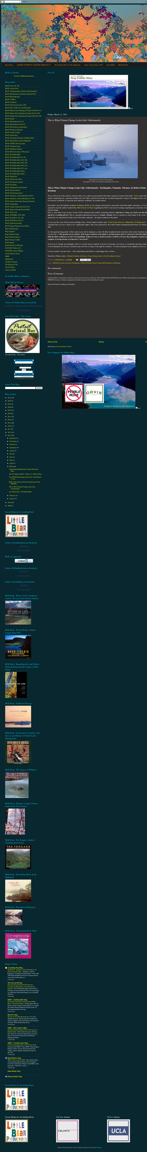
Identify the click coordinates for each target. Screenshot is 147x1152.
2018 (9, 413)
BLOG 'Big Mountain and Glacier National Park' (20, 94)
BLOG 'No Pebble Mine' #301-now (16, 165)
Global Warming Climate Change (91, 263)
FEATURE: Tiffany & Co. (13, 248)
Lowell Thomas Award (12, 253)
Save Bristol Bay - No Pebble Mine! (20, 492)
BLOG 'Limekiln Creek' (12, 146)
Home (101, 341)
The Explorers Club (11, 264)
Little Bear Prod (24, 546)
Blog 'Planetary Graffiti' (12, 240)
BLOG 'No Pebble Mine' (13, 154)
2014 (9, 426)
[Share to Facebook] (87, 260)
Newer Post (52, 341)
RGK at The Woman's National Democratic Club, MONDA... (24, 483)
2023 (9, 398)
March (12, 466)
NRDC (7, 256)
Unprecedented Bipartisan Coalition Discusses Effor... (23, 470)
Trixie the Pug (24, 585)
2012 (9, 432)
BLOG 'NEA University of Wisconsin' (17, 152)
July (11, 454)
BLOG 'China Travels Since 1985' (15, 105)
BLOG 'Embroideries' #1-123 (14, 121)
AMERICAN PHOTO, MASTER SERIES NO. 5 (34, 65)
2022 (9, 401)
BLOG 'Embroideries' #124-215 (15, 124)
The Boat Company (11, 262)
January (12, 499)
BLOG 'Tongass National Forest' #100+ (17, 209)
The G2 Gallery (10, 267)
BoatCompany (9, 242)
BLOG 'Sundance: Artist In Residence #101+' (19, 196)
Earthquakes (76, 263)
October (12, 444)
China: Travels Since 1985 (93, 65)
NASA (136, 196)
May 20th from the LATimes (83, 207)
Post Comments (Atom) (64, 346)
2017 (9, 416)
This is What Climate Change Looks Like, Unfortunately (22, 488)
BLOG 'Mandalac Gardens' (13, 149)
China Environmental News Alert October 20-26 (22, 1045)
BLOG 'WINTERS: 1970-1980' (15, 215)
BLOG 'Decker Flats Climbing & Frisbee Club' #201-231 (23, 110)
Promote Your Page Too (23, 310)
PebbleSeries (9, 259)
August (12, 451)
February (13, 495)
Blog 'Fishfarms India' (12, 234)
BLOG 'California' (11, 102)
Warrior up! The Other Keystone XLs (19, 1017)
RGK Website (123, 65)
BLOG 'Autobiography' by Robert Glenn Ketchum (21, 91)
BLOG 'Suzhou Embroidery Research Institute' (20, 201)
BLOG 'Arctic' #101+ (12, 88)
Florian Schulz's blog (15, 1076)
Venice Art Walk (10, 270)
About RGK (110, 65)
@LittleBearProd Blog (15, 968)
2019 (9, 410)
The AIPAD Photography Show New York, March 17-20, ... (25, 478)
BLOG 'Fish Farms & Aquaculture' (16, 127)
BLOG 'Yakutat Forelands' (13, 223)
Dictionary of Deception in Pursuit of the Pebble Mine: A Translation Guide (22, 1003)
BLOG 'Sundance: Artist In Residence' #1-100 (19, 198)
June (11, 457)
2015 (9, 423)
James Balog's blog (14, 1071)
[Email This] (81, 260)
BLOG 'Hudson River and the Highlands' (18, 141)
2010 (9, 502)
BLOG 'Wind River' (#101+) (14, 220)
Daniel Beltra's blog (14, 1058)
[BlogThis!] (83, 260)
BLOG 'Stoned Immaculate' (14, 193)
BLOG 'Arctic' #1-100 (12, 86)
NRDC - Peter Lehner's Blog (17, 1028)
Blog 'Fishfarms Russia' (12, 237)
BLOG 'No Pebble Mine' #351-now (16, 168)
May (11, 460)
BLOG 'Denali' (9, 119)
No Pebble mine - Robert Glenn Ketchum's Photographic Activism (24, 306)
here (144, 246)
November (13, 441)
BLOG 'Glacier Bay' (11, 135)
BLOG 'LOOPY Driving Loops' (15, 143)
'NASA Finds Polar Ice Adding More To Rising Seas (126, 222)
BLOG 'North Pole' (11, 176)
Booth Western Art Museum (14, 245)
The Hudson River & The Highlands (68, 65)
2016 (9, 420)
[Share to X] (85, 260)
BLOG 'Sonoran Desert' (12, 190)
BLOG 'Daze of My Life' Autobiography (18, 108)
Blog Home (9, 65)
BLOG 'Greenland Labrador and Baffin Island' (19, 138)
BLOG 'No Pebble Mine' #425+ (15, 174)
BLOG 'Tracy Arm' (11, 212)
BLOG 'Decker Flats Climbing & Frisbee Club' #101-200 (23, 116)
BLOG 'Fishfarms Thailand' (14, 130)
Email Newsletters (21, 378)
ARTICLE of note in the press (62, 263)
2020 (9, 407)
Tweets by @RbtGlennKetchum (24, 76)
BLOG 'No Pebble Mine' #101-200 (16, 160)
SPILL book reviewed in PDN (16, 1060)
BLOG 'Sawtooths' (11, 185)
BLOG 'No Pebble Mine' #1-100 (15, 157)
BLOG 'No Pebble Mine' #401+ (15, 171)
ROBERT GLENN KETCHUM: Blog (27, 9)
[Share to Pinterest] (90, 260)
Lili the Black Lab (23, 571)
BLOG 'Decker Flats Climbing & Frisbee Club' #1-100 (22, 113)
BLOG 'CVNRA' (10, 99)
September (13, 448)
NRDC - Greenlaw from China (18, 1043)
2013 (9, 429)
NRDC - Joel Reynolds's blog (17, 1000)
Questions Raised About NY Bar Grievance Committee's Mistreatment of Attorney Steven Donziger (21, 987)
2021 (9, 404)
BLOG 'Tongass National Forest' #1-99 (17, 207)
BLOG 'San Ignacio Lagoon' (14, 182)
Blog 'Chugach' (10, 231)
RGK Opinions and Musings (111, 263)
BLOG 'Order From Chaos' (13, 179)
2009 (9, 506)
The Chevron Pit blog (15, 983)
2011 (9, 435)
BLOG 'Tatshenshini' (11, 204)
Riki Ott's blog (13, 1015)
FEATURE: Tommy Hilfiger (14, 251)
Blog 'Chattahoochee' (11, 229)
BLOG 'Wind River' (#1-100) (14, 218)
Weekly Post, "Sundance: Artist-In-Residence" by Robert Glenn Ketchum (22, 971)
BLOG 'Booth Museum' (12, 97)
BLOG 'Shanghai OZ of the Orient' (16, 187)
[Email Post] (77, 260)
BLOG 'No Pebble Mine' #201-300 (16, 163)
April (11, 463)
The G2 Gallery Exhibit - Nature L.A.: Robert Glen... (25, 474)
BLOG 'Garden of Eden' (12, 132)
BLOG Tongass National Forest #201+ (17, 226)
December (13, 438)
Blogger (99, 1147)
